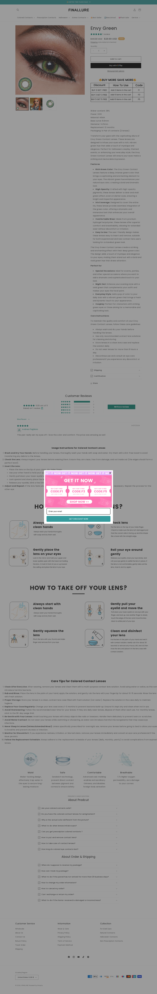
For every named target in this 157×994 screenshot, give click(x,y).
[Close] (110, 473)
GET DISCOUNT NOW (78, 519)
